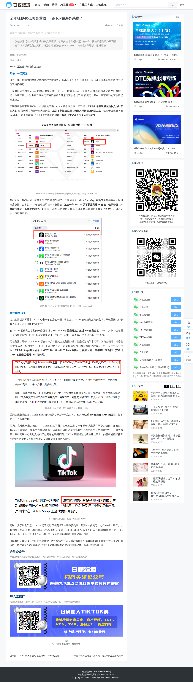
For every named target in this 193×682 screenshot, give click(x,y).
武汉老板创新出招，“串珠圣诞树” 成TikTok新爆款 (165, 437)
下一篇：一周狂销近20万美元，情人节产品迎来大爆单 (97, 655)
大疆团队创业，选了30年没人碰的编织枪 (165, 480)
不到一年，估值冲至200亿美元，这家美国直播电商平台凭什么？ (165, 394)
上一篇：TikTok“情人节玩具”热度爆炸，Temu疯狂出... (35, 655)
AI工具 (68, 5)
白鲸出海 (101, 5)
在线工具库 (86, 5)
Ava (11, 25)
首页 (37, 5)
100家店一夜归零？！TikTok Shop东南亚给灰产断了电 (165, 494)
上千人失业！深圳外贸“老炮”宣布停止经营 (164, 408)
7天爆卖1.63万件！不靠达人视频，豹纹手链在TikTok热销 (166, 423)
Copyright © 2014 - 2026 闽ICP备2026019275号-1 (96, 677)
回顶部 (188, 360)
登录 (182, 4)
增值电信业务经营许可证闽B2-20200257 (96, 674)
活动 (46, 5)
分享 (120, 25)
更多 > (179, 16)
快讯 (54, 5)
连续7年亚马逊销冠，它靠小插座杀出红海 (165, 451)
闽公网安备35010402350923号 (96, 671)
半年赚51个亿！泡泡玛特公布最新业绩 (165, 466)
